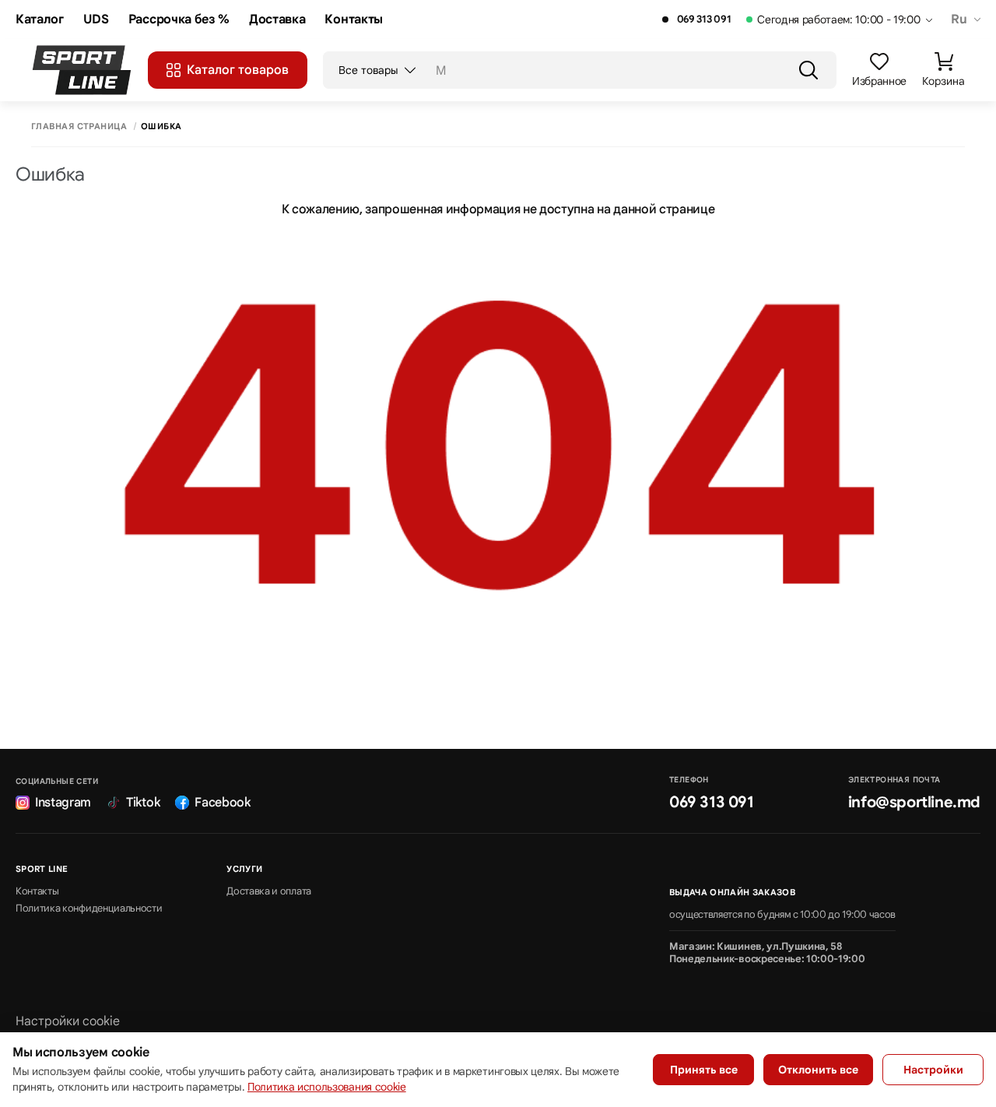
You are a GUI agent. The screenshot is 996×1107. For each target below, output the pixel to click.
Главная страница (79, 126)
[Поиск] (808, 70)
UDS (96, 19)
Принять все (704, 1070)
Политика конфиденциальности (89, 908)
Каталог (40, 19)
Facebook (222, 802)
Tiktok (143, 802)
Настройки (933, 1070)
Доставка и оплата (268, 891)
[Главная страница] (81, 70)
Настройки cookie (68, 1021)
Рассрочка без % (179, 19)
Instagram (63, 802)
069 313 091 (704, 19)
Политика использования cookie (326, 1087)
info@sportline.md (914, 802)
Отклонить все (818, 1070)
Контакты (353, 19)
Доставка (277, 19)
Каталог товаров (238, 70)
